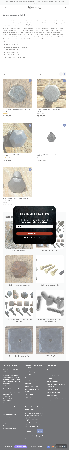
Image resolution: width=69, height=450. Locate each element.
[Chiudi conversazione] (53, 209)
